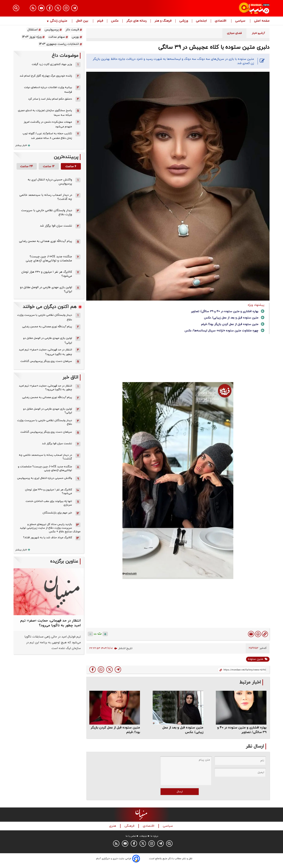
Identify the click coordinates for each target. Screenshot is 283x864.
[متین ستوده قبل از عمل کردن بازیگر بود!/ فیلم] (114, 707)
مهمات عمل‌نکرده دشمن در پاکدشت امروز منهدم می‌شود (48, 124)
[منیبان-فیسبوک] (49, 8)
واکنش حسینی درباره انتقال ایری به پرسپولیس (44, 478)
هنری (113, 826)
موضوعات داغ (65, 56)
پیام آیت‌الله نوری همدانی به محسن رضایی (45, 241)
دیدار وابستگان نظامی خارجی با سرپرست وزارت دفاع (44, 317)
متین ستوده (255, 659)
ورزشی (183, 21)
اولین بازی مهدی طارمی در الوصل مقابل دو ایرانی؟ (47, 340)
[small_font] (90, 634)
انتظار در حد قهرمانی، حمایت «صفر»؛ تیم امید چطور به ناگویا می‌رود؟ (45, 352)
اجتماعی (201, 21)
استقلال (32, 29)
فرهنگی (130, 826)
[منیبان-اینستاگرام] (66, 8)
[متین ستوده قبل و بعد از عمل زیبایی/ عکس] (178, 707)
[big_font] (105, 634)
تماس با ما (131, 836)
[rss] (33, 8)
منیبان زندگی (58, 21)
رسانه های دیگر (136, 21)
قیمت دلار (72, 29)
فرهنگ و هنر (163, 21)
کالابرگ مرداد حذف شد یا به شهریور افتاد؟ (47, 537)
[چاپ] (258, 634)
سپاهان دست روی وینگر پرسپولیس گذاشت (46, 361)
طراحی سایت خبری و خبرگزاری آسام (113, 858)
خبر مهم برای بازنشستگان (57, 513)
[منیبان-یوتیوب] (41, 8)
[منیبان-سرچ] (169, 843)
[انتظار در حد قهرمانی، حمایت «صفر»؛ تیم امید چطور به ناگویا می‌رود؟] (48, 591)
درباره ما (154, 836)
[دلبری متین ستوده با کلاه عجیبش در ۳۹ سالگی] (118, 669)
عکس (115, 21)
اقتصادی (221, 21)
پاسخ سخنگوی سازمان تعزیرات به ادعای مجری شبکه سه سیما (45, 113)
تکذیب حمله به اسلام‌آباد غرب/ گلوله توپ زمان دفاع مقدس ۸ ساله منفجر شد (47, 136)
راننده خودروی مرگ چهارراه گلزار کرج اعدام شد (46, 76)
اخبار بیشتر (21, 145)
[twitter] (109, 669)
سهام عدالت (57, 37)
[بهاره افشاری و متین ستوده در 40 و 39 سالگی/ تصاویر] (241, 707)
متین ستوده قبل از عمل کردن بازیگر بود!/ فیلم (229, 324)
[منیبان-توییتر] (58, 8)
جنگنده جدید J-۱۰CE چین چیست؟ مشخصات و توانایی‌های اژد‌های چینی (49, 259)
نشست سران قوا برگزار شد (56, 226)
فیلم (100, 21)
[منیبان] (231, 8)
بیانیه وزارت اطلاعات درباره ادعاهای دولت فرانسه (48, 90)
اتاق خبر (70, 377)
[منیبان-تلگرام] (74, 8)
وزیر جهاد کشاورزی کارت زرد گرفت (52, 64)
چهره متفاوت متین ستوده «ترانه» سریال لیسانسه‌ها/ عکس (221, 331)
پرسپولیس (52, 29)
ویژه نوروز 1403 (32, 37)
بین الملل (82, 21)
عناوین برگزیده (64, 561)
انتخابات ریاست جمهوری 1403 (59, 44)
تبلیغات (143, 836)
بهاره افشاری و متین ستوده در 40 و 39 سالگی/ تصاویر (224, 311)
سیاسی (240, 21)
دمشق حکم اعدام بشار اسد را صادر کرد (50, 99)
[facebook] (92, 669)
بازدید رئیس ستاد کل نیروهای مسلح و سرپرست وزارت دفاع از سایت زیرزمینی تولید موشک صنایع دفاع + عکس (50, 527)
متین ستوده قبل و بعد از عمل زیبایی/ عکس (231, 318)
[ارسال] (251, 634)
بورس (75, 37)
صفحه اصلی (262, 21)
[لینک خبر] (265, 634)
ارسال (180, 791)
